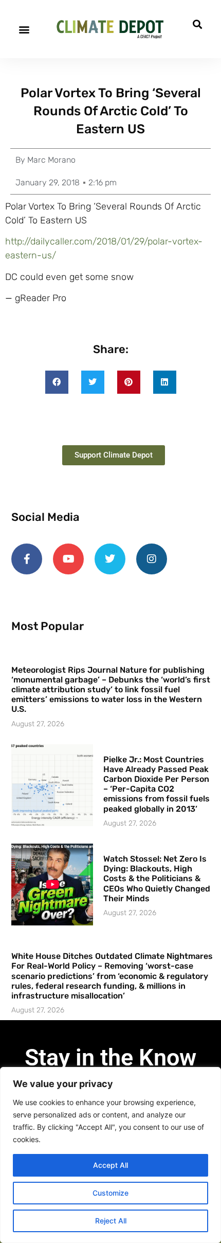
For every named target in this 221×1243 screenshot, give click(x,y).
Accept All (110, 1165)
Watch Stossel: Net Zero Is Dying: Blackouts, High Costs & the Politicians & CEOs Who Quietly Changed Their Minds (156, 878)
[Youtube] (68, 559)
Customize (110, 1192)
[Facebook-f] (26, 559)
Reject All (110, 1220)
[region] (110, 1155)
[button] (23, 29)
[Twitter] (110, 559)
